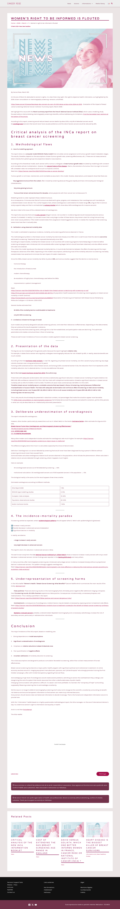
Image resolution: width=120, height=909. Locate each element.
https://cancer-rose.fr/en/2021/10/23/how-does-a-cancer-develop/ (41, 171)
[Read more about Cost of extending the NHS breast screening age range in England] (47, 829)
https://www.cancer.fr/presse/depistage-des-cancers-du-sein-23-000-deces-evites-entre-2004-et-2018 (46, 104)
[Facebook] (29, 905)
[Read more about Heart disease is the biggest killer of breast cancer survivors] (97, 829)
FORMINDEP (48, 890)
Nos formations (49, 887)
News (20, 26)
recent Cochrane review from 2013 (33, 373)
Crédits (82, 892)
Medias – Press (12, 885)
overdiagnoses (18, 124)
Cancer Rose (14, 3)
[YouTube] (36, 905)
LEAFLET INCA (14, 774)
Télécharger (102, 774)
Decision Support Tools (15, 882)
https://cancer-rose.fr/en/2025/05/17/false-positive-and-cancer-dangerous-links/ (43, 598)
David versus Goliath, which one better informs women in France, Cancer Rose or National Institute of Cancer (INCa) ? (71, 850)
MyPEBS (10, 890)
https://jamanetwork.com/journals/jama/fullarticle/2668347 (32, 298)
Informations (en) (91, 854)
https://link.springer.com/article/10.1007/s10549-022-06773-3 (32, 293)
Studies (88, 856)
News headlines (26, 26)
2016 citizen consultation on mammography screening (33, 400)
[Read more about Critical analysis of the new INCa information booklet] (22, 829)
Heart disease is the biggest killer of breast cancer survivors (97, 845)
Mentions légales (86, 887)
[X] (33, 905)
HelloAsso (47, 892)
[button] (92, 3)
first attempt (27, 709)
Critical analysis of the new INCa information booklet (21, 845)
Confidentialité (85, 890)
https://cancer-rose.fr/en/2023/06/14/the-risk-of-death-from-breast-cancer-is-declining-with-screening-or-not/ (49, 290)
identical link (20, 586)
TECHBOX (107, 904)
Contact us (11, 892)
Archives (10, 887)
